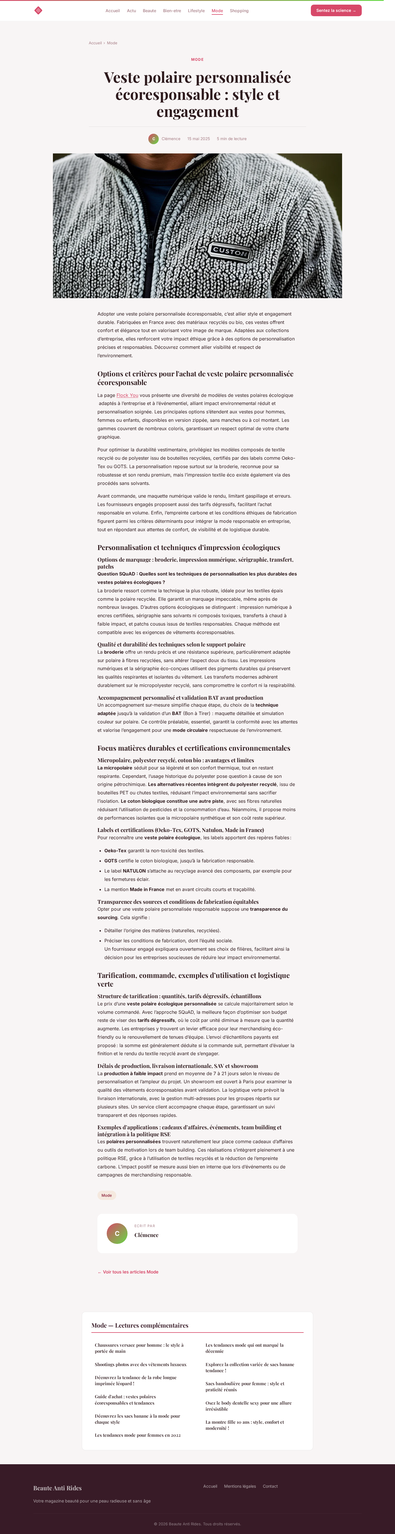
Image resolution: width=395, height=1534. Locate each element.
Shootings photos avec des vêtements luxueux (141, 1364)
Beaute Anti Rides (57, 1488)
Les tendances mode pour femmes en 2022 (138, 1435)
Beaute (149, 10)
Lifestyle (196, 10)
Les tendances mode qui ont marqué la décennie (245, 1348)
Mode (217, 10)
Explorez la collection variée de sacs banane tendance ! (250, 1367)
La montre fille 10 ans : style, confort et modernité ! (245, 1425)
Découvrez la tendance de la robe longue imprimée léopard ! (136, 1380)
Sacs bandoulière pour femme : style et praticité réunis (245, 1386)
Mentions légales (240, 1486)
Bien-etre (172, 10)
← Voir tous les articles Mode (127, 1272)
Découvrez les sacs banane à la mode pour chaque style (137, 1419)
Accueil (113, 10)
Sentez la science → (336, 10)
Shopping (239, 10)
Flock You (127, 395)
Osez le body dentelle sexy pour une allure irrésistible (249, 1406)
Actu (131, 10)
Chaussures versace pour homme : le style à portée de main (139, 1348)
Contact (270, 1486)
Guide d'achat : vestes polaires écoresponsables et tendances (125, 1399)
